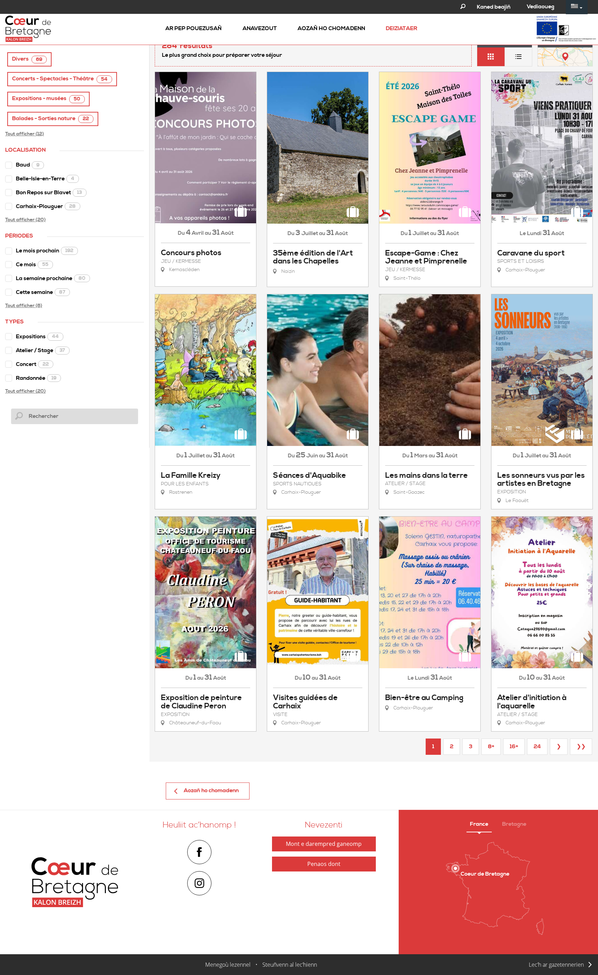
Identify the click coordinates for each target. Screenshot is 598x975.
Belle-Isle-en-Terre (45, 178)
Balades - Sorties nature (50, 118)
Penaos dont (324, 864)
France (479, 824)
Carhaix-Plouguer (46, 206)
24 (537, 746)
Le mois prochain (44, 250)
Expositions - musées (46, 98)
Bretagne (514, 824)
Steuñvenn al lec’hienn (289, 964)
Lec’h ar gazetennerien (556, 964)
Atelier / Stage (40, 350)
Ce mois (32, 264)
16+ (514, 746)
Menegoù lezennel (228, 964)
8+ (491, 746)
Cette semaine (40, 292)
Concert (32, 364)
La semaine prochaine (50, 278)
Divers (27, 59)
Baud (27, 164)
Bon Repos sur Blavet (49, 192)
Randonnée (36, 378)
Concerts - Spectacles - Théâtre (60, 78)
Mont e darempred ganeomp (324, 844)
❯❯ (581, 746)
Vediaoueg (540, 6)
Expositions (37, 336)
